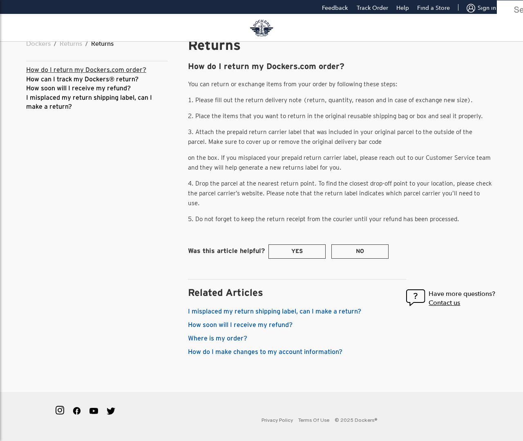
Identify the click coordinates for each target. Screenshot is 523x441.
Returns (71, 43)
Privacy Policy (277, 419)
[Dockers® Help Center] (261, 28)
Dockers (38, 43)
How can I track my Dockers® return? (82, 79)
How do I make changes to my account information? (265, 352)
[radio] (297, 251)
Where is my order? (217, 338)
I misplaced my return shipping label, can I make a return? (274, 311)
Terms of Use (313, 419)
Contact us (444, 303)
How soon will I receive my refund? (78, 88)
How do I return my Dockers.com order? (86, 70)
